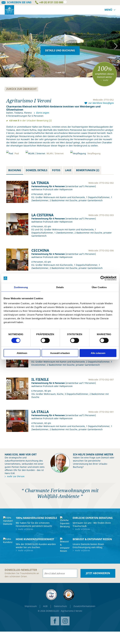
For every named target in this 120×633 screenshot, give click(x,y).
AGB (45, 606)
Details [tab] (60, 287)
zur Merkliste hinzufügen (101, 103)
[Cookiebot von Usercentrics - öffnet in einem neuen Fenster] (102, 278)
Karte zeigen (42, 112)
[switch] (45, 340)
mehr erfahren (25, 529)
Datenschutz (60, 606)
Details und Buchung (60, 50)
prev (6, 46)
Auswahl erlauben (60, 353)
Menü (108, 10)
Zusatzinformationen (84, 606)
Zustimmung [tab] (21, 287)
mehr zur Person (15, 476)
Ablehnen (22, 353)
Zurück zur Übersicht (21, 89)
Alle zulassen (98, 353)
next (114, 46)
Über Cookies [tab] (99, 287)
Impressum (31, 606)
